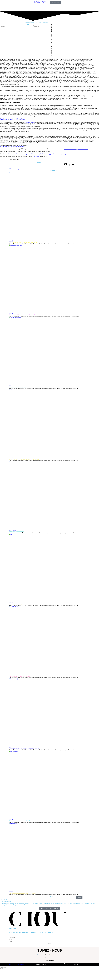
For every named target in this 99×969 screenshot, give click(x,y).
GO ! (49, 943)
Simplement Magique (30, 122)
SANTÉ (36, 1)
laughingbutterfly (23, 154)
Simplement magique (47, 154)
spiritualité (54, 154)
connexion (13, 154)
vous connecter (36, 156)
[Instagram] (69, 164)
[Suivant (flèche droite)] (2, 968)
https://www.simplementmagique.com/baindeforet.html (12, 146)
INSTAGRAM (49, 960)
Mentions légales (16, 964)
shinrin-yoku (39, 154)
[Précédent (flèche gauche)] (0, 968)
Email (10, 940)
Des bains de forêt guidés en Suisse (13, 119)
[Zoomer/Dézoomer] (0, 967)
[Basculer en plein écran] (2, 967)
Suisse (59, 154)
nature (28, 154)
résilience (33, 154)
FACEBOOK (49, 957)
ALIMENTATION (42, 1)
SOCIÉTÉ (43, 2)
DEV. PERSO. (37, 2)
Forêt (17, 154)
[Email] (73, 164)
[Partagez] (3, 967)
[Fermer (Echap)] (5, 967)
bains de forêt (7, 154)
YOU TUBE (49, 955)
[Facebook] (65, 164)
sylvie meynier (64, 154)
